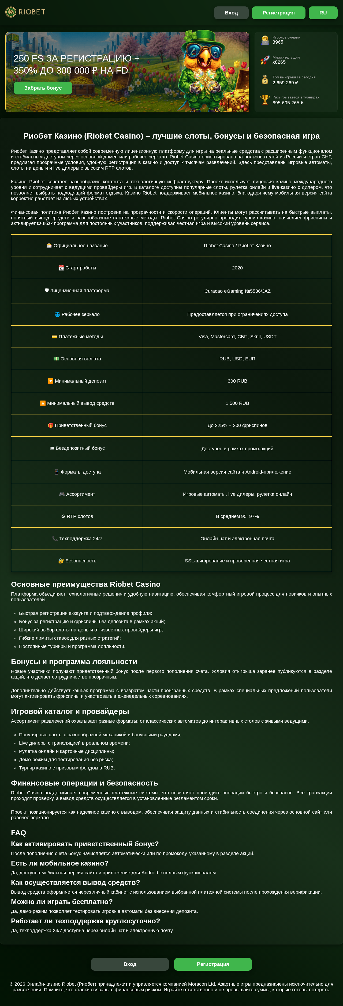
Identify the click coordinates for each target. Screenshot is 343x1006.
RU (323, 13)
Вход (231, 13)
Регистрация (279, 13)
